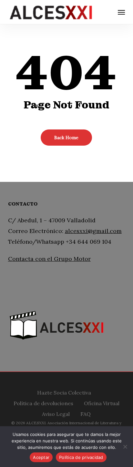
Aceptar (41, 457)
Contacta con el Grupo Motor (49, 258)
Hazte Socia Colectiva (64, 391)
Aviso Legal (56, 413)
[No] (125, 446)
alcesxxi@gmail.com (93, 231)
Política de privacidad (81, 457)
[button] (121, 12)
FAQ (85, 413)
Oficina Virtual (101, 402)
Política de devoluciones (43, 402)
